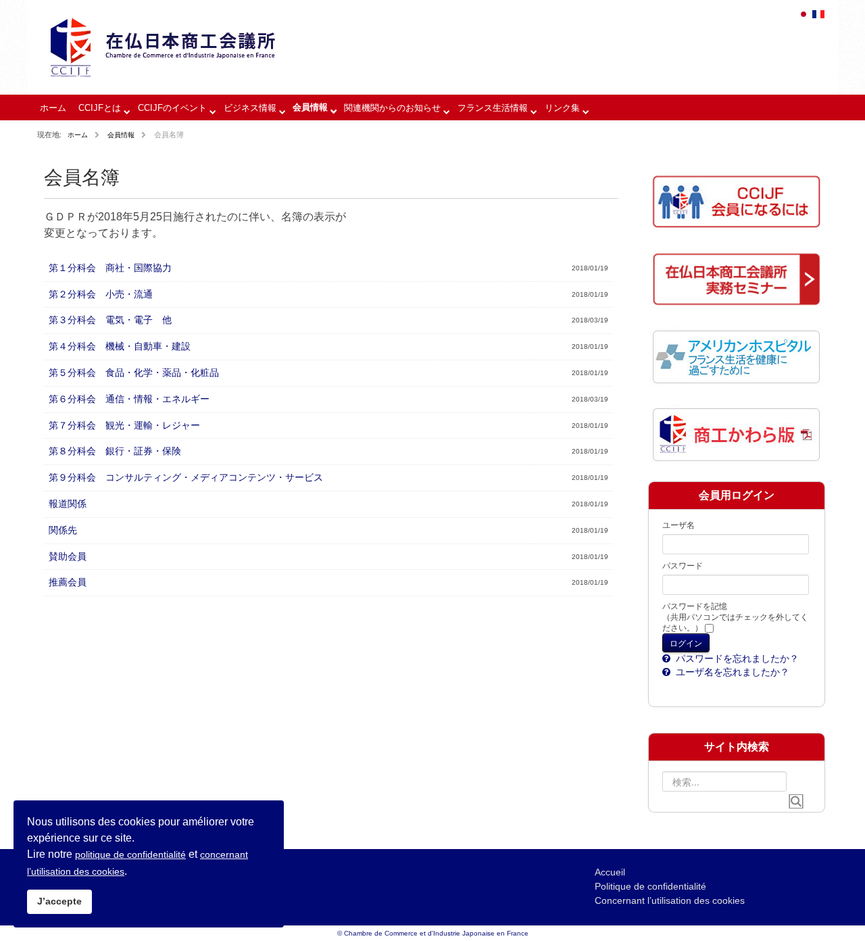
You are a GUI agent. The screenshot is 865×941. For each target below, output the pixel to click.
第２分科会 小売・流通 (101, 294)
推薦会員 (67, 582)
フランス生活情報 (493, 108)
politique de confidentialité (130, 854)
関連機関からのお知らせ (392, 108)
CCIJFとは (99, 108)
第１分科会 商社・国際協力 (110, 267)
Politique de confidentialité (650, 886)
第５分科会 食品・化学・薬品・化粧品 (134, 372)
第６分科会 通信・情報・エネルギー (129, 398)
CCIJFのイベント (172, 108)
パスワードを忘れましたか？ (736, 658)
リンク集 (562, 108)
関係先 (63, 530)
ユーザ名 (678, 525)
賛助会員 (67, 556)
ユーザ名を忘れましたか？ (731, 672)
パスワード (682, 566)
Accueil (610, 872)
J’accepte (59, 901)
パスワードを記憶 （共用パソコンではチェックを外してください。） (735, 617)
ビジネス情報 (250, 108)
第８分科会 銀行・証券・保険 (115, 450)
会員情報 (310, 107)
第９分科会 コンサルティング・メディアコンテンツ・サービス (186, 477)
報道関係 (67, 503)
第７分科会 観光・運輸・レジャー (124, 425)
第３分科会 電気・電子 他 (110, 319)
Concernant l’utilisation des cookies (670, 900)
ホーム (53, 108)
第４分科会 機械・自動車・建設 (120, 346)
